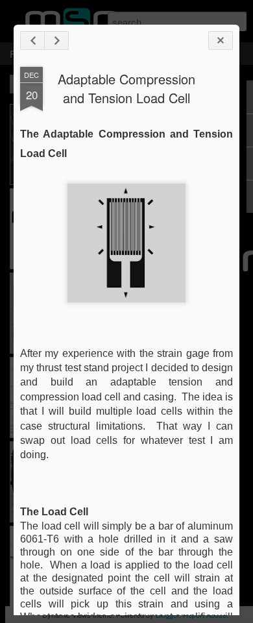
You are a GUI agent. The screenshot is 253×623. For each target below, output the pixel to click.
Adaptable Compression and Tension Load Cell (126, 88)
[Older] (56, 40)
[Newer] (32, 40)
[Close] (220, 40)
